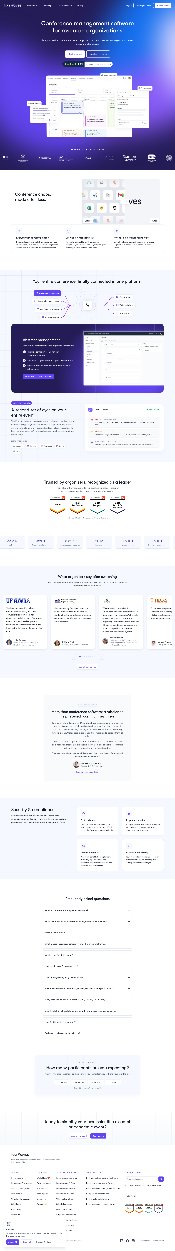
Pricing (80, 5)
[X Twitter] (133, 1240)
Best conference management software (103, 1188)
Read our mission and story (87, 772)
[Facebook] (127, 1240)
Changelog (16, 1209)
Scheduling (16, 1204)
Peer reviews (16, 1193)
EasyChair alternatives (66, 1214)
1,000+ (113, 1082)
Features (31, 5)
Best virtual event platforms (98, 1199)
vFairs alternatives (64, 1209)
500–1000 (96, 1082)
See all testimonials (87, 667)
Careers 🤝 (42, 1204)
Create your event (143, 5)
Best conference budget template (100, 1204)
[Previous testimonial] (73, 657)
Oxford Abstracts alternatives (68, 1220)
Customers (64, 5)
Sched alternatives (64, 1204)
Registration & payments (21, 1183)
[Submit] (161, 1179)
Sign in (129, 5)
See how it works (98, 54)
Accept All (12, 1242)
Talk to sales (42, 1188)
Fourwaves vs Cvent (65, 1193)
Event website (17, 1178)
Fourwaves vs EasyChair (66, 1178)
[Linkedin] (121, 1240)
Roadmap (15, 1214)
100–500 (79, 1082)
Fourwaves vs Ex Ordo (65, 1183)
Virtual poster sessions (20, 1199)
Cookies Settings (43, 1242)
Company (47, 5)
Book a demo (163, 5)
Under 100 (62, 1082)
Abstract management (20, 1188)
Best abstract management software (102, 1178)
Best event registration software (100, 1183)
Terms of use (145, 1240)
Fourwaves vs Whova (65, 1188)
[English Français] (136, 1196)
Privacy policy (158, 1240)
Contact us (41, 1199)
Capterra (107, 64)
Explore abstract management (38, 376)
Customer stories (44, 1183)
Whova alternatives (64, 1199)
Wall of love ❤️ (43, 1178)
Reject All (27, 1242)
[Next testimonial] (101, 657)
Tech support (42, 1193)
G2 (98, 64)
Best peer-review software (97, 1193)
